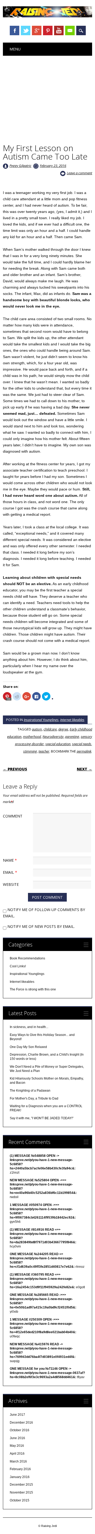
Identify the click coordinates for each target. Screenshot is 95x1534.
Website (11, 884)
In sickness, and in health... (29, 1027)
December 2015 (21, 1484)
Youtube (59, 30)
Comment (12, 816)
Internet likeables (72, 719)
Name (10, 860)
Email (70, 30)
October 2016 (19, 1430)
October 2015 (19, 1500)
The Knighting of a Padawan (30, 1090)
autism (37, 729)
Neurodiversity (53, 736)
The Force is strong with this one (33, 989)
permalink (84, 751)
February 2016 (20, 1469)
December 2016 (21, 1422)
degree (63, 729)
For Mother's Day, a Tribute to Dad (34, 1098)
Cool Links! (18, 966)
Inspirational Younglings (41, 719)
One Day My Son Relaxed (28, 1047)
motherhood (32, 736)
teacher (44, 751)
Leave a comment (79, 173)
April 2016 (17, 1453)
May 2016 (17, 1446)
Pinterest (48, 30)
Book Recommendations (27, 958)
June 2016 (17, 1438)
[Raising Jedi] (47, 16)
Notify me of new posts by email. (41, 926)
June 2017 (17, 1415)
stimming (30, 751)
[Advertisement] (47, 95)
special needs (81, 744)
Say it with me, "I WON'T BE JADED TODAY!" (41, 1118)
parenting (72, 736)
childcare (50, 729)
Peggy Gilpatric (20, 165)
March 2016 (18, 1461)
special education (57, 744)
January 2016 (20, 1477)
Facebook (14, 30)
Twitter (25, 30)
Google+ (36, 30)
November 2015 (21, 1492)
